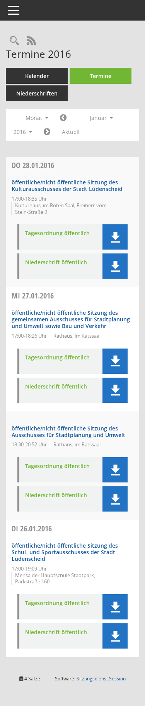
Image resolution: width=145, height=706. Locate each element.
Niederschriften (37, 93)
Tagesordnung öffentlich (57, 233)
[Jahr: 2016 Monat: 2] (47, 132)
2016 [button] (20, 131)
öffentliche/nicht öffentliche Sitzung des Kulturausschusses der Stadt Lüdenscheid (67, 186)
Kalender (37, 76)
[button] (115, 237)
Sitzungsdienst (101, 678)
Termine (100, 76)
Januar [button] (99, 117)
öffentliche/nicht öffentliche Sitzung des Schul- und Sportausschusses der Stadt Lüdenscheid (65, 552)
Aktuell (71, 131)
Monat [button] (35, 117)
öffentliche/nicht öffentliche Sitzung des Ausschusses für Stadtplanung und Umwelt (68, 432)
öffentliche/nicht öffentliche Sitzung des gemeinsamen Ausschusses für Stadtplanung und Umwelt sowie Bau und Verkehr (71, 319)
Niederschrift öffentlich (56, 262)
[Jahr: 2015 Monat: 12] (63, 118)
